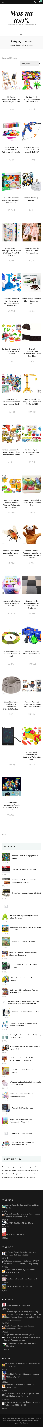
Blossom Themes (25, 1421)
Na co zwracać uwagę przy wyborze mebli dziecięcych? (21, 1170)
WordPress (23, 1423)
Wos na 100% (21, 16)
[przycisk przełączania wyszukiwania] (35, 2)
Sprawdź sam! (11, 86)
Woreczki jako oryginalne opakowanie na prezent (19, 1167)
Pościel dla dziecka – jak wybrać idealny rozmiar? (18, 1174)
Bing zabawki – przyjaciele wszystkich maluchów (18, 1177)
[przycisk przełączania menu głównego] (21, 34)
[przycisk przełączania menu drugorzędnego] (3, 2)
